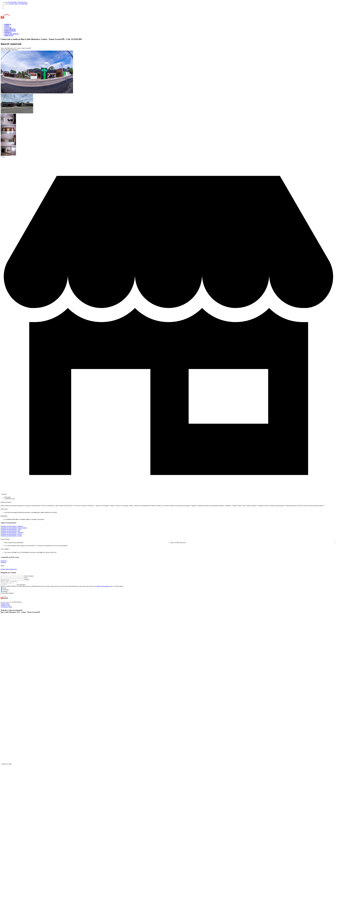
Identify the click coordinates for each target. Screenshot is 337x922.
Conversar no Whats (6, 607)
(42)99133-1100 (5, 605)
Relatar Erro (13, 569)
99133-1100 (22, 2)
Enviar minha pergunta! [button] (7, 593)
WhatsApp (4, 560)
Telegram (3, 562)
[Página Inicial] (6, 21)
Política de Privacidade (102, 586)
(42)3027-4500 (5, 603)
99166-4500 (23, 3)
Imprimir (3, 569)
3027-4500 (12, 2)
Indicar (8, 569)
